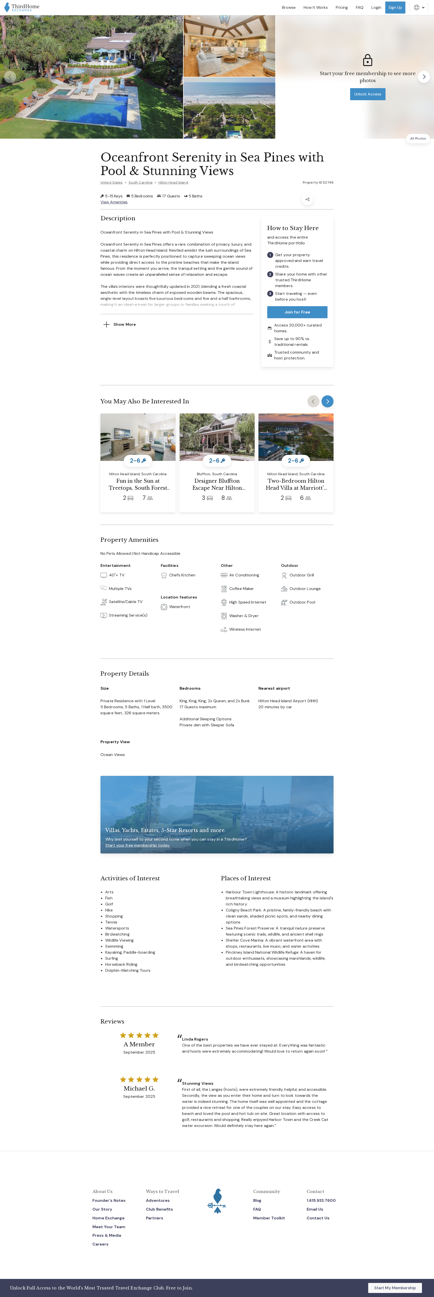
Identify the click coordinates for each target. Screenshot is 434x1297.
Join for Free (297, 312)
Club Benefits (159, 1209)
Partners (154, 1218)
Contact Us (318, 1218)
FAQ (257, 1209)
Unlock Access (367, 94)
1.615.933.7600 (321, 1200)
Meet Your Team (108, 1226)
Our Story (102, 1209)
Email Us (315, 1209)
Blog (257, 1200)
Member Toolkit (269, 1218)
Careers (100, 1244)
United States (111, 182)
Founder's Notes (109, 1200)
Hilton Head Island (173, 182)
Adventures (158, 1200)
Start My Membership (395, 1287)
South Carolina (141, 182)
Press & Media (106, 1235)
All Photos (418, 138)
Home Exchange (108, 1218)
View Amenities (114, 202)
